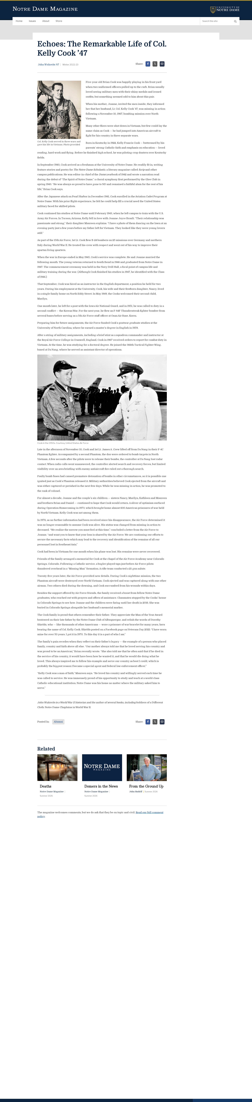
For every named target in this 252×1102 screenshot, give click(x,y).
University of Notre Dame (224, 10)
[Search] (235, 21)
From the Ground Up (146, 785)
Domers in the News (101, 785)
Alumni (58, 721)
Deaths (45, 785)
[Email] (162, 64)
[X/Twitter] (155, 64)
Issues (32, 21)
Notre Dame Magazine (45, 9)
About (45, 21)
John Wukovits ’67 (48, 64)
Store (59, 21)
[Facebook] (148, 64)
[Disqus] (102, 857)
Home (19, 21)
